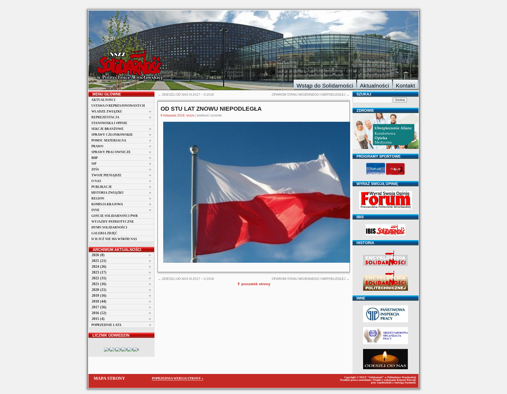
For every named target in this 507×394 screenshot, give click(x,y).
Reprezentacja (105, 117)
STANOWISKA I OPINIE (109, 123)
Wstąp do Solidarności (325, 85)
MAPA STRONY (109, 378)
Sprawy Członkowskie (112, 135)
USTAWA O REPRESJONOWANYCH (118, 106)
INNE (95, 210)
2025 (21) (99, 261)
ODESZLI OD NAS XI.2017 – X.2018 (186, 94)
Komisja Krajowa (107, 204)
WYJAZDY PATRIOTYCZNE (112, 221)
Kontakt (405, 85)
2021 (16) (99, 284)
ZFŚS (95, 169)
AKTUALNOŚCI (103, 100)
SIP (93, 164)
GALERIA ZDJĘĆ (104, 233)
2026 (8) (98, 255)
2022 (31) (99, 278)
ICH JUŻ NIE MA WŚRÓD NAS (114, 239)
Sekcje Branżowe (107, 129)
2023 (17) (99, 272)
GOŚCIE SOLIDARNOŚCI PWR (114, 216)
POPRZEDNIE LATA (106, 325)
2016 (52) (99, 313)
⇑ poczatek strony (253, 284)
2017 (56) (99, 307)
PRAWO (97, 146)
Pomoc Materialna (108, 140)
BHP (94, 158)
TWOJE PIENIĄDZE (106, 175)
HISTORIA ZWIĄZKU (107, 192)
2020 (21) (99, 290)
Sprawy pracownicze (111, 152)
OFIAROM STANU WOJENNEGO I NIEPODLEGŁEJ (310, 94)
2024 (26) (99, 267)
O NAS (96, 181)
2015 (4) (98, 319)
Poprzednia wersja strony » (177, 378)
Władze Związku (106, 111)
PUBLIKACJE (101, 187)
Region (97, 198)
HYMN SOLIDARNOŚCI (109, 227)
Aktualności (374, 85)
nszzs (190, 115)
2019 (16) (99, 296)
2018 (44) (99, 301)
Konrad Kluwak (406, 380)
